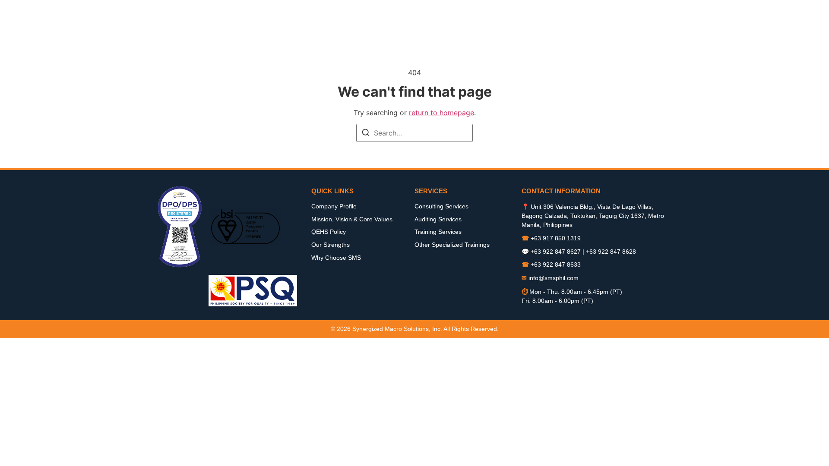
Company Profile (334, 206)
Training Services (438, 231)
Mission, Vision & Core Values (351, 219)
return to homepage (441, 112)
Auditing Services (438, 219)
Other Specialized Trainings (452, 244)
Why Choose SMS (336, 257)
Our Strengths (330, 244)
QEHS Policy (328, 231)
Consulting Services (441, 206)
